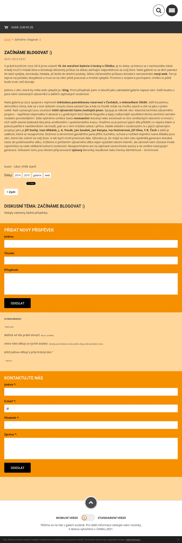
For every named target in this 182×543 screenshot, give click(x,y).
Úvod (7, 39)
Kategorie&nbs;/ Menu (172, 10)
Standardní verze (112, 518)
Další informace (133, 539)
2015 (27, 175)
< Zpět (11, 192)
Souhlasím (178, 539)
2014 (17, 175)
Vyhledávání (159, 10)
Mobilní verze (67, 518)
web (47, 175)
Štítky (8, 175)
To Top (91, 502)
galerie (37, 175)
